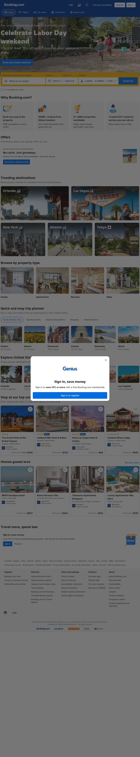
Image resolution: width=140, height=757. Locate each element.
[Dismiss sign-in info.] (105, 360)
